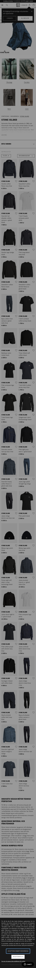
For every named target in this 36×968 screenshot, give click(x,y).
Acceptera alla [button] (18, 956)
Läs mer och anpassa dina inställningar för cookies (13, 961)
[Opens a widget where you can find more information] (28, 964)
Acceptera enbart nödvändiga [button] (18, 951)
